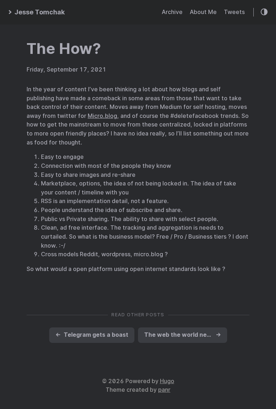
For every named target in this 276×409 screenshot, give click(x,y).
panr (164, 389)
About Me (203, 12)
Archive (172, 12)
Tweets (234, 12)
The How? (64, 49)
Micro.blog (102, 115)
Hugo (167, 381)
